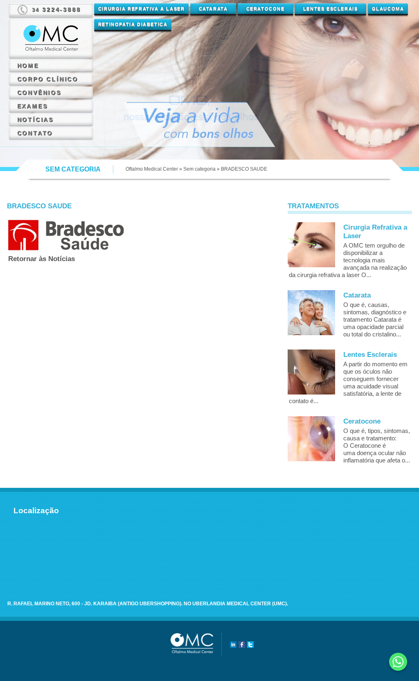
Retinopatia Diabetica (133, 24)
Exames (32, 106)
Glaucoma (388, 8)
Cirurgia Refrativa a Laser (141, 8)
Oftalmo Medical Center (152, 169)
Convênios (39, 92)
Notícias (35, 119)
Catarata (213, 8)
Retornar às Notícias (41, 259)
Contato (35, 133)
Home (28, 65)
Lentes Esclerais (330, 8)
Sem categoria (199, 169)
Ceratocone (265, 8)
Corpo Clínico (47, 79)
